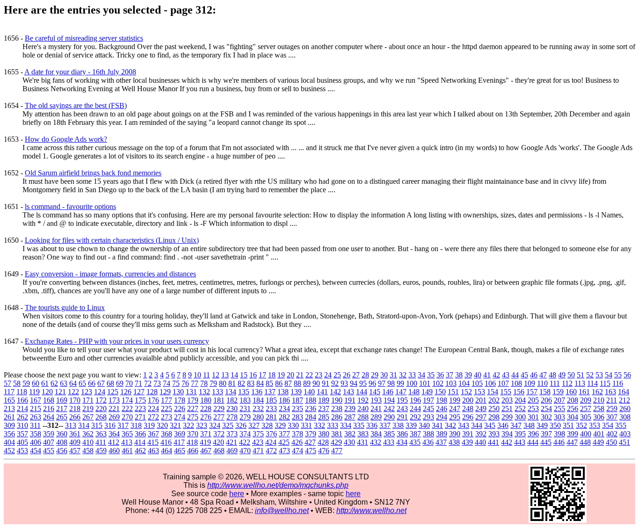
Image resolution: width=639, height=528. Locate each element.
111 (555, 383)
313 (70, 425)
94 (353, 383)
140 (309, 392)
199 (454, 400)
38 (459, 375)
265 (61, 417)
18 (272, 375)
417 (179, 442)
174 (127, 400)
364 (114, 434)
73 (157, 383)
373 (232, 434)
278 (232, 417)
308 (625, 417)
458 (88, 451)
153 (479, 392)
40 (477, 375)
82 (241, 383)
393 (494, 434)
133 (217, 392)
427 (310, 442)
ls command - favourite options (70, 206)
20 (290, 375)
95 (363, 383)
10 (197, 375)
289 (376, 417)
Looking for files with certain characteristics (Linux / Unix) (112, 240)
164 (623, 392)
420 (218, 442)
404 (9, 442)
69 (119, 383)
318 (136, 425)
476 (323, 451)
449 (598, 442)
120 (47, 392)
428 (323, 442)
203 (507, 400)
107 (503, 383)
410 (88, 442)
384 (376, 434)
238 (336, 408)
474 (297, 451)
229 (219, 408)
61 (45, 383)
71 (138, 383)
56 (627, 375)
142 (335, 392)
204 (520, 400)
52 (590, 375)
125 (112, 392)
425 (284, 442)
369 (179, 434)
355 (620, 425)
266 (74, 417)
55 (618, 375)
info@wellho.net (282, 510)
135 (243, 392)
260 (625, 408)
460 (114, 451)
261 (9, 417)
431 (362, 442)
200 (467, 400)
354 (607, 425)
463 (153, 451)
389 (441, 434)
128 (152, 392)
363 (101, 434)
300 (520, 417)
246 (441, 408)
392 (481, 434)
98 (391, 383)
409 (74, 442)
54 (608, 375)
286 (336, 417)
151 (453, 392)
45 (524, 375)
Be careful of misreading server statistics (84, 38)
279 (245, 417)
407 (48, 442)
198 (441, 400)
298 (494, 417)
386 (402, 434)
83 (250, 383)
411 (100, 442)
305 (585, 417)
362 (88, 434)
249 (481, 408)
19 (281, 375)
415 (153, 442)
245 (428, 408)
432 (375, 442)
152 (466, 392)
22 (309, 375)
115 (605, 383)
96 (372, 383)
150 (440, 392)
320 (162, 425)
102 (437, 383)
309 (9, 425)
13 (225, 375)
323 (201, 425)
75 (176, 383)
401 (598, 434)
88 (297, 383)
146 (387, 392)
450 (611, 442)
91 (325, 383)
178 (179, 400)
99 (400, 383)
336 (372, 425)
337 (385, 425)
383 (363, 434)
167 (35, 400)
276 (205, 417)
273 (166, 417)
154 (492, 392)
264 (48, 417)
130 (178, 392)
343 (463, 425)
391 (467, 434)
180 (205, 400)
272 (153, 417)
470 (245, 451)
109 (529, 383)
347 (516, 425)
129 (165, 392)
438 (454, 442)
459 (101, 451)
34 (421, 375)
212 (624, 400)
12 (215, 375)
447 (572, 442)
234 (284, 408)
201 (481, 400)
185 (271, 400)
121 (60, 392)
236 (310, 408)
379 (310, 434)
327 (254, 425)
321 (175, 425)
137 (270, 392)
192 (363, 400)
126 (125, 392)
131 (191, 392)
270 (127, 417)
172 (101, 400)
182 (232, 400)
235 (297, 408)
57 (7, 383)
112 (567, 383)
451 (624, 442)
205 (533, 400)
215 (35, 408)
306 (598, 417)
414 (139, 442)
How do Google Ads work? (66, 139)
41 (487, 375)
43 (505, 375)
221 (114, 408)
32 (403, 375)
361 (74, 434)
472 (271, 451)
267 (88, 417)
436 (428, 442)
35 (431, 375)
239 (350, 408)
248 (467, 408)
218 (74, 408)
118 (21, 392)
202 (494, 400)
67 (101, 383)
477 (336, 451)
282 (284, 417)
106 (490, 383)
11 (206, 375)
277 (219, 417)
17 (262, 375)
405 (22, 442)
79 (213, 383)
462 (140, 451)
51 (580, 375)
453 (22, 451)
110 (542, 383)
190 (336, 400)
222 (127, 408)
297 (481, 417)
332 (319, 425)
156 (518, 392)
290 (389, 417)
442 (506, 442)
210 (598, 400)
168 (48, 400)
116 (617, 383)
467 (205, 451)
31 (393, 375)
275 (192, 417)
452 (9, 451)
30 (384, 375)
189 (323, 400)
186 (284, 400)
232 (258, 408)
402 (611, 434)
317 (123, 425)
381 (336, 434)
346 (502, 425)
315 (96, 425)
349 (542, 425)
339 (411, 425)
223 (140, 408)
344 (476, 425)
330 (293, 425)
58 (17, 383)
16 (253, 375)
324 (214, 425)
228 (205, 408)
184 (258, 400)
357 (22, 434)
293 (428, 417)
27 (356, 375)
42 (496, 375)
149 (427, 392)
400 (585, 434)
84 (260, 383)
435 (415, 442)
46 (533, 375)
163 (610, 392)
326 (241, 425)
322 (188, 425)
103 (451, 383)
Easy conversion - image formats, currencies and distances (110, 274)
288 (363, 417)
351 (568, 425)
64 (73, 383)
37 (449, 375)
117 (9, 392)
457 (74, 451)
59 (26, 383)
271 (140, 417)
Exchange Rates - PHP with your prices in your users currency (117, 341)
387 (415, 434)
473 (284, 451)
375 (258, 434)
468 (219, 451)
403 (625, 434)
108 (516, 383)
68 (110, 383)
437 (441, 442)
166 (22, 400)
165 (9, 400)
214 (22, 408)
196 (415, 400)
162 (597, 392)
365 (127, 434)
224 (153, 408)
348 (529, 425)
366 (140, 434)
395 (520, 434)
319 (149, 425)
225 (166, 408)
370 (192, 434)
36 (440, 375)
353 (594, 425)
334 (345, 425)
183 (245, 400)
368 (166, 434)
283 (297, 417)
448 (585, 442)
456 (61, 451)
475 (310, 451)
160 (571, 392)
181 (219, 400)
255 (559, 408)
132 (204, 392)
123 (86, 392)
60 (35, 383)
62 (54, 383)
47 (543, 375)
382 (350, 434)
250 (494, 408)
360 (61, 434)
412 (113, 442)
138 (283, 392)
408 (61, 442)
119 (34, 392)
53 (599, 375)
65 (82, 383)
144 (361, 392)
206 (546, 400)
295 (454, 417)
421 (231, 442)
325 (227, 425)
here (236, 494)
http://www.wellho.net (371, 510)
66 (91, 383)
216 (48, 408)
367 (153, 434)
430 (349, 442)
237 (323, 408)
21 (300, 375)
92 (335, 383)
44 (515, 375)
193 (376, 400)
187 (297, 400)
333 (332, 425)
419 (205, 442)
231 (245, 408)
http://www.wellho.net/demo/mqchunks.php (278, 485)
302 (546, 417)
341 (437, 425)
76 (185, 383)
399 (572, 434)
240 (363, 408)
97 (381, 383)
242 (389, 408)
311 (35, 425)
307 (611, 417)
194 (389, 400)
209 (585, 400)
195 (402, 400)
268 (101, 417)
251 (507, 408)
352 (581, 425)
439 (467, 442)
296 (467, 417)
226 (179, 408)
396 (533, 434)
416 (166, 442)
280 (258, 417)
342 (450, 425)
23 (318, 375)
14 (234, 375)
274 (179, 417)
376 (271, 434)
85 (269, 383)
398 (559, 434)
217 (61, 408)
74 (166, 383)
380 (323, 434)
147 (401, 392)
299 (507, 417)
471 (258, 451)
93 (344, 383)
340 (424, 425)
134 (230, 392)
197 (428, 400)
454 (35, 451)
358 (35, 434)
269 (114, 417)
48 (552, 375)
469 (232, 451)
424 (270, 442)
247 (454, 408)
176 (153, 400)
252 (520, 408)
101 (424, 383)
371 (205, 434)
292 (415, 417)
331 (306, 425)
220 (101, 408)
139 (296, 392)
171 (88, 400)
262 (22, 417)
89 (307, 383)
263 (35, 417)
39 (468, 375)
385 (389, 434)
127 (139, 392)
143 (348, 392)
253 (533, 408)
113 (579, 383)
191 (350, 400)
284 (310, 417)
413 (126, 442)
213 (9, 408)
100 (411, 383)
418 (192, 442)
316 (110, 425)
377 (284, 434)
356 (9, 434)
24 (328, 375)
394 (507, 434)
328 (267, 425)
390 (454, 434)
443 (519, 442)
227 (192, 408)
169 (61, 400)
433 (388, 442)
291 (402, 417)
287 (350, 417)
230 (232, 408)
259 (611, 408)
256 (572, 408)
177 (166, 400)
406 (35, 442)
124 (99, 392)
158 (545, 392)
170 (74, 400)
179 (192, 400)
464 (166, 451)
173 (114, 400)
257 (585, 408)
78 (204, 383)
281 (271, 417)
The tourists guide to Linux (65, 307)
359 (48, 434)
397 (546, 434)
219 (88, 408)
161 (584, 392)
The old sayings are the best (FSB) (76, 105)
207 (559, 400)
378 (297, 434)
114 (592, 383)
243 (402, 408)
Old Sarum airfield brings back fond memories (93, 173)
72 (148, 383)
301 (533, 417)
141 (322, 392)
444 (532, 442)
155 (505, 392)
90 (316, 383)
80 (222, 383)
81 (232, 383)
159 (558, 392)
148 (414, 392)
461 (127, 451)
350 (555, 425)
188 (310, 400)
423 (257, 442)
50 (571, 375)
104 (464, 383)
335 (358, 425)
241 (376, 408)
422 (244, 442)
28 (365, 375)
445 (546, 442)
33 (412, 375)
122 (73, 392)
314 (83, 425)
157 (531, 392)
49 (562, 375)
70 (129, 383)
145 (374, 392)
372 (219, 434)
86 (279, 383)
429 (336, 442)
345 (489, 425)
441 (493, 442)
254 (546, 408)
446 (559, 442)
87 (288, 383)
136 (256, 392)
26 (346, 375)
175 (140, 400)
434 (401, 442)
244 (415, 408)
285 (323, 417)
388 (428, 434)
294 (441, 417)
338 (398, 425)
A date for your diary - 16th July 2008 (80, 72)
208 (572, 400)
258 (598, 408)
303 (559, 417)
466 (192, 451)
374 (245, 434)
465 (179, 451)
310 (22, 425)
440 (480, 442)
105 (477, 383)
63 (63, 383)
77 (194, 383)
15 (243, 375)
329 (280, 425)
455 (48, 451)
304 (572, 417)
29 (374, 375)
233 (271, 408)
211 (611, 400)
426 (297, 442)
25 (337, 375)
